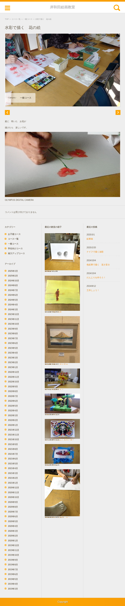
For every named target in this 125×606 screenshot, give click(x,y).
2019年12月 (13, 545)
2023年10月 (13, 324)
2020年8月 (13, 507)
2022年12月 (13, 372)
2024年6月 (13, 295)
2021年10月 (13, 439)
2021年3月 (13, 473)
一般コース (27, 19)
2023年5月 (13, 348)
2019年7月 (13, 569)
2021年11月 (13, 434)
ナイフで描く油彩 (95, 252)
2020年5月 (13, 521)
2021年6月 (13, 458)
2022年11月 (13, 377)
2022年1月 (13, 425)
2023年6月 (13, 343)
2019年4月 (13, 584)
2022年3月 (13, 415)
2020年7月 (13, 512)
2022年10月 (13, 381)
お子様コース (14, 234)
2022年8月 (13, 391)
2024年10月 (13, 280)
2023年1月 (13, 367)
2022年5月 (13, 406)
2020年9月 (13, 502)
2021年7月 (13, 454)
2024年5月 (13, 300)
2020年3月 (13, 531)
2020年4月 (13, 526)
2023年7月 (13, 338)
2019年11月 (13, 550)
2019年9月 (13, 560)
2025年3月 (13, 271)
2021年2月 (13, 478)
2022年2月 (13, 420)
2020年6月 (13, 516)
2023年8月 (13, 333)
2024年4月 (13, 304)
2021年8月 (13, 449)
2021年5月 (13, 463)
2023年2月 (13, 362)
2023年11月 (13, 319)
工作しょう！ (93, 290)
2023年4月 (13, 353)
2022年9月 (13, 386)
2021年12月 (13, 430)
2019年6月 (13, 574)
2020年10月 (13, 497)
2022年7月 (13, 396)
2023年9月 (13, 329)
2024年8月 (13, 285)
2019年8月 (13, 564)
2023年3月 (13, 357)
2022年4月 (13, 410)
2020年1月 (13, 540)
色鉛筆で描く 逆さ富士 (98, 264)
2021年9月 (13, 444)
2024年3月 (13, 309)
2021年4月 (13, 468)
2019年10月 (13, 555)
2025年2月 (13, 276)
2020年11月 (13, 492)
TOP (7, 19)
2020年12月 (13, 487)
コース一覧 (16, 19)
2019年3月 (13, 589)
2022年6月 (13, 401)
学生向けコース (15, 248)
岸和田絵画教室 (62, 7)
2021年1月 (13, 483)
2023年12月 (13, 314)
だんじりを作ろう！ (96, 277)
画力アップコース (16, 253)
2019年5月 (13, 579)
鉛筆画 (90, 239)
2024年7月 (13, 290)
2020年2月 (13, 536)
